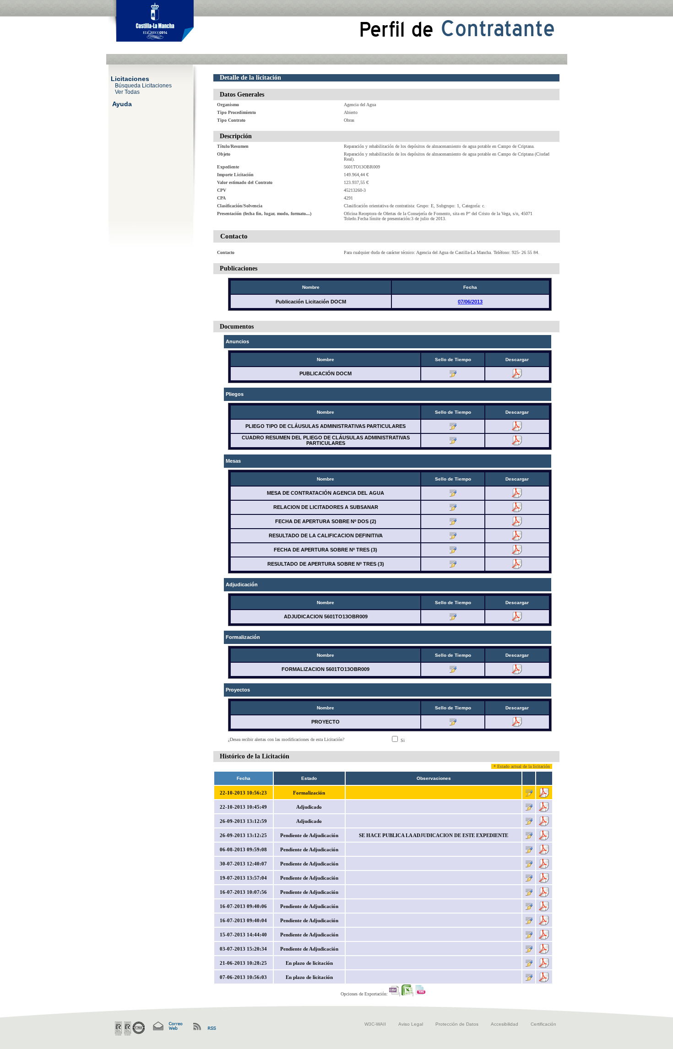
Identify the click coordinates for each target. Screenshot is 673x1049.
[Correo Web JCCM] (167, 1026)
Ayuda (122, 103)
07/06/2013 (470, 301)
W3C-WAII (375, 1024)
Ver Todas (127, 91)
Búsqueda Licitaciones (143, 85)
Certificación (543, 1024)
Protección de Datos (456, 1024)
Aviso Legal (410, 1024)
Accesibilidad (504, 1024)
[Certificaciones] (130, 1028)
